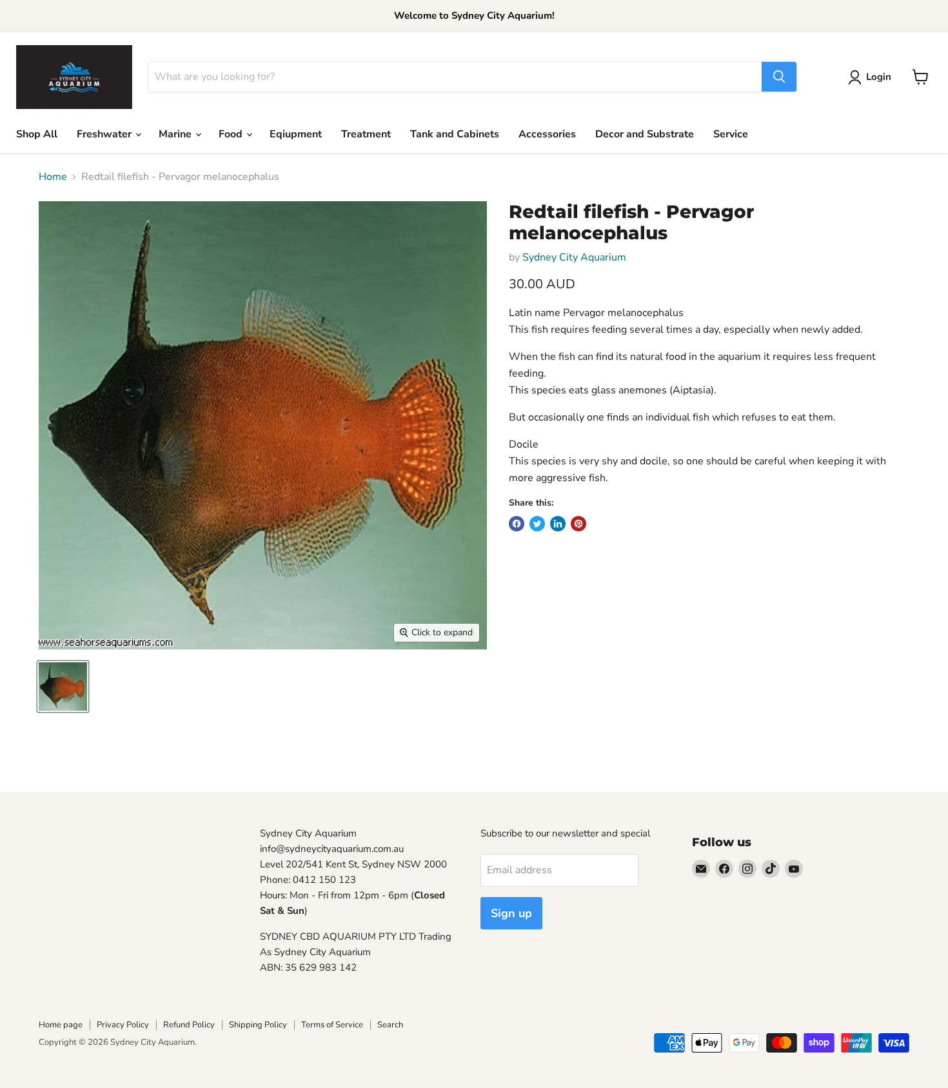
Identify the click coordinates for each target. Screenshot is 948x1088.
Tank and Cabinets (454, 134)
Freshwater (105, 134)
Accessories (547, 134)
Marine (176, 134)
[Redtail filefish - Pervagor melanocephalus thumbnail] (62, 686)
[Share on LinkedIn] (558, 523)
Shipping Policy (258, 1025)
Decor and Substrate (644, 134)
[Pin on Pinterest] (578, 523)
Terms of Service (332, 1025)
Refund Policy (189, 1025)
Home (53, 177)
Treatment (366, 134)
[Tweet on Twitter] (537, 523)
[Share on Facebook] (516, 523)
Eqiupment (296, 134)
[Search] (779, 77)
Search (390, 1025)
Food (232, 134)
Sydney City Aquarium (574, 257)
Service (730, 134)
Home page (61, 1025)
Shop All (36, 134)
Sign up (511, 913)
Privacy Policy (123, 1025)
